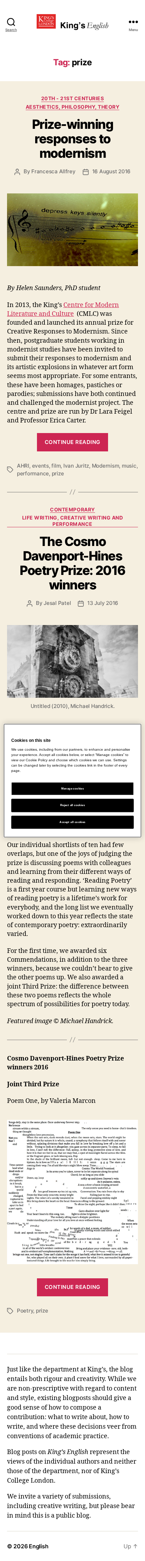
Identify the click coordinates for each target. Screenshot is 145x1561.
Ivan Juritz (76, 465)
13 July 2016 (102, 603)
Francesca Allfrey (53, 171)
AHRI (23, 465)
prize (58, 473)
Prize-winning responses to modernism (72, 138)
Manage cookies (72, 789)
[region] (72, 780)
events (40, 465)
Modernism (105, 465)
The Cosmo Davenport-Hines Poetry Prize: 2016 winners (72, 563)
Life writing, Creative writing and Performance (72, 521)
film (56, 465)
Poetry (25, 1310)
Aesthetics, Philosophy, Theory (72, 107)
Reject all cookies (72, 805)
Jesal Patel (57, 603)
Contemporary (72, 509)
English (38, 1546)
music (129, 465)
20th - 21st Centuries (72, 98)
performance (33, 473)
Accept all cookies (72, 822)
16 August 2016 (111, 171)
